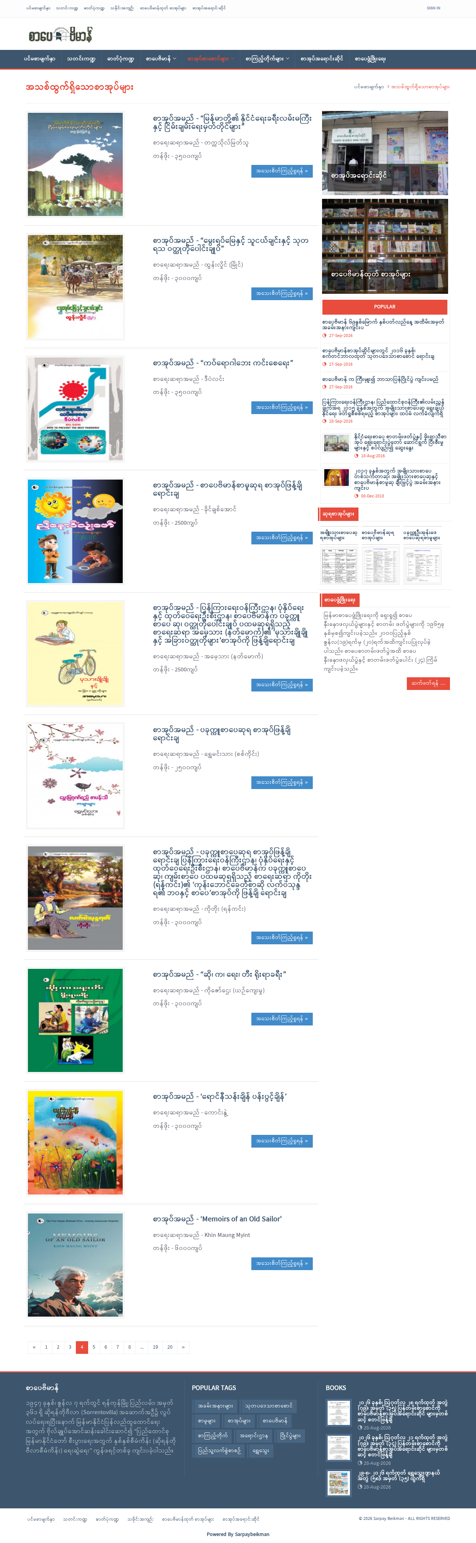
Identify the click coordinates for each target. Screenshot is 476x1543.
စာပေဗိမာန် (158, 59)
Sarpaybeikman (252, 1534)
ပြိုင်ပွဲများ (290, 1436)
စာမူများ (207, 1421)
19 (155, 1347)
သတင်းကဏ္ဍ (67, 8)
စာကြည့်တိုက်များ (265, 59)
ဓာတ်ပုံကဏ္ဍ (94, 8)
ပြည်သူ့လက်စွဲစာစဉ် (219, 1451)
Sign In (433, 8)
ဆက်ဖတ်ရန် (426, 683)
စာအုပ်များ (239, 1421)
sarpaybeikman (61, 34)
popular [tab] (384, 307)
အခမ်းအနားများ (216, 1406)
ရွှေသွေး (261, 1451)
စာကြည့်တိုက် (213, 1436)
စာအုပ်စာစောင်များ (208, 59)
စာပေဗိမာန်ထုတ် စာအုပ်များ (163, 8)
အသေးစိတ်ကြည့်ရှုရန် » (282, 171)
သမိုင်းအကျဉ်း (122, 8)
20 (170, 1347)
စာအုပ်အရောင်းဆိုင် (209, 8)
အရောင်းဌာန (254, 1436)
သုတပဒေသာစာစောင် (269, 1406)
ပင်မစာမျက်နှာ (38, 8)
